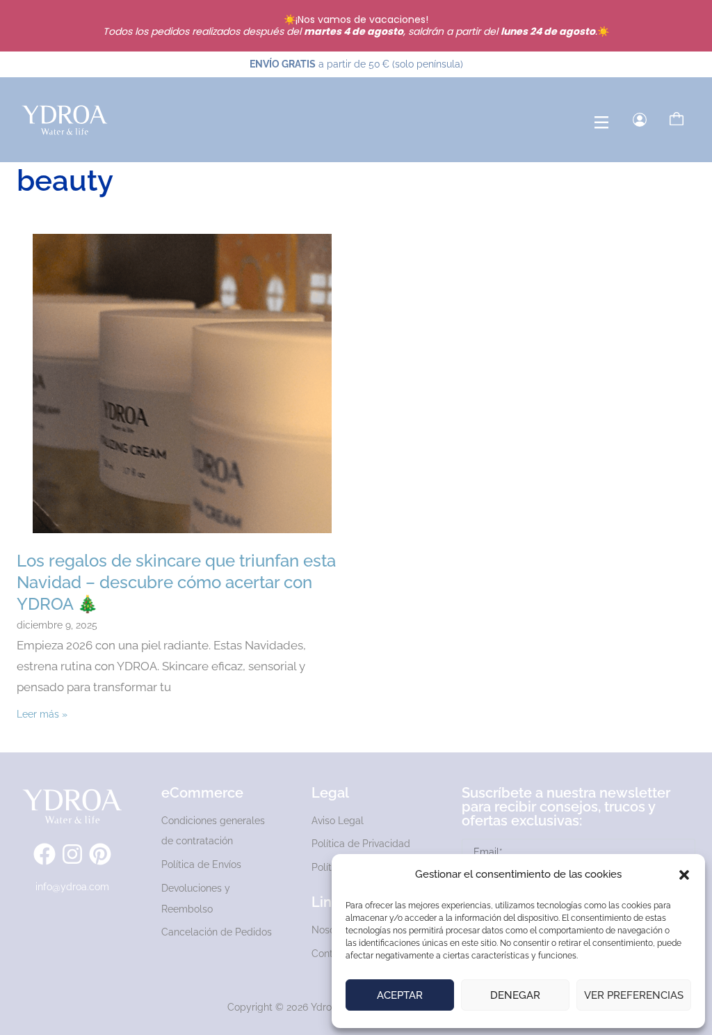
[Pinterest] (100, 854)
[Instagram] (72, 854)
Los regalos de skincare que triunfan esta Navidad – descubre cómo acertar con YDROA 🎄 (176, 582)
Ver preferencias (633, 995)
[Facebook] (44, 854)
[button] (684, 875)
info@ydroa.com (72, 886)
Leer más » (42, 714)
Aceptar (400, 995)
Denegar (515, 995)
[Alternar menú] (601, 122)
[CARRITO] (676, 119)
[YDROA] (65, 119)
